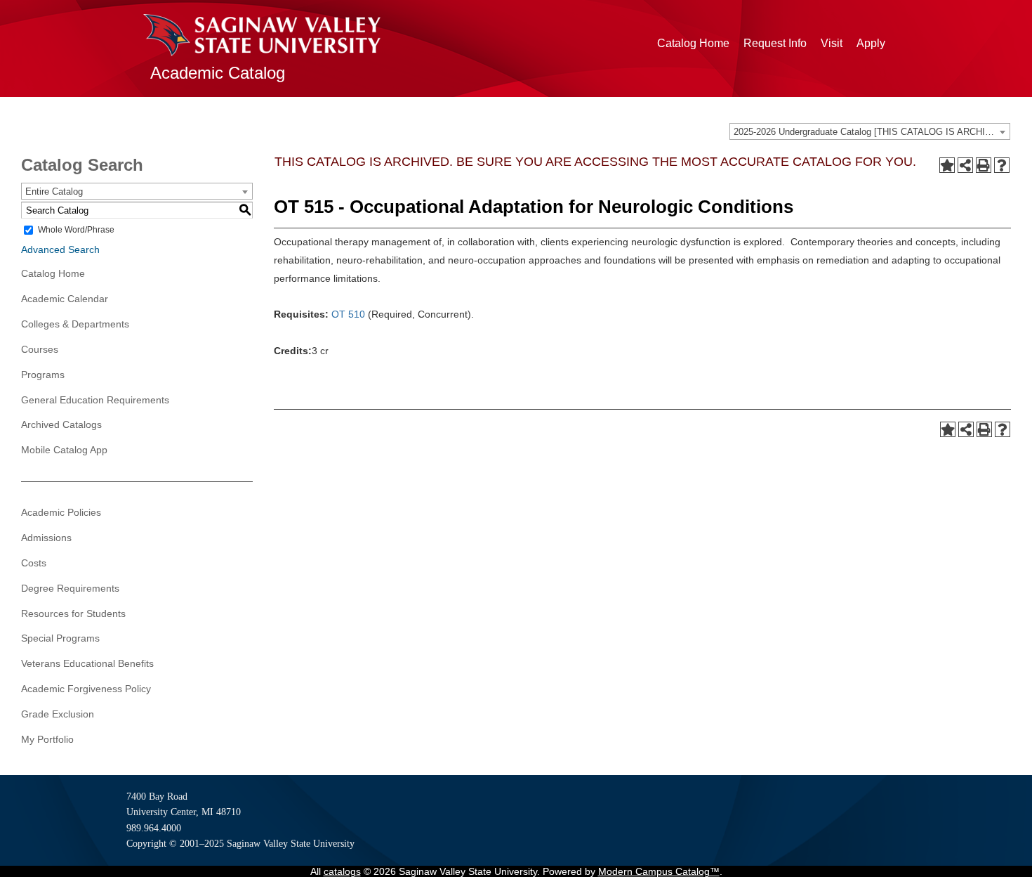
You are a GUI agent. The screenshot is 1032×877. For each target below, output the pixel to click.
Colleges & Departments (75, 324)
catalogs (342, 871)
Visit (831, 43)
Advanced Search (60, 249)
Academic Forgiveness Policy (86, 688)
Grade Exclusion (57, 714)
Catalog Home (693, 43)
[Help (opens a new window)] (1002, 165)
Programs (43, 374)
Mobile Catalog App (64, 449)
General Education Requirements (95, 399)
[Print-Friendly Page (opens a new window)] (983, 165)
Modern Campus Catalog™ (659, 871)
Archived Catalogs (61, 424)
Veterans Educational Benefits (87, 663)
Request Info (775, 43)
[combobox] (869, 131)
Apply (870, 43)
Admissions (46, 537)
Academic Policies (61, 512)
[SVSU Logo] (262, 35)
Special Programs (60, 638)
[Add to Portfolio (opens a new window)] (947, 165)
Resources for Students (73, 613)
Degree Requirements (70, 588)
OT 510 (348, 314)
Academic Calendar (64, 298)
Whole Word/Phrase (76, 230)
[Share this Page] (965, 165)
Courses (39, 349)
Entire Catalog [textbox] (54, 191)
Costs (33, 563)
